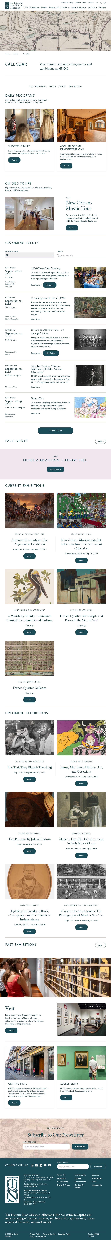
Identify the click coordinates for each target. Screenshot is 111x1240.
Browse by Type (11, 251)
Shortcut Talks (19, 146)
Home (7, 54)
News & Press (63, 1185)
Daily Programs (38, 86)
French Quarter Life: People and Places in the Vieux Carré (81, 617)
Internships (97, 1178)
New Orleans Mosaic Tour (79, 205)
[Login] (101, 3)
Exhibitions (34, 7)
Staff (94, 1181)
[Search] (97, 3)
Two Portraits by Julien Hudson (29, 839)
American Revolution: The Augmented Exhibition (29, 542)
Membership (80, 1175)
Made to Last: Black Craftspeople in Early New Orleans (81, 841)
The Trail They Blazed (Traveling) (29, 767)
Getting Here (17, 1083)
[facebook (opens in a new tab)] (36, 1165)
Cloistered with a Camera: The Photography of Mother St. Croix (81, 913)
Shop (84, 3)
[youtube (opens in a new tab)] (49, 1165)
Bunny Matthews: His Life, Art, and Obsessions (81, 769)
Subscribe (80, 1146)
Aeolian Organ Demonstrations (72, 148)
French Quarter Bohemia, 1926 (48, 298)
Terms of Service (49, 1234)
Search (60, 251)
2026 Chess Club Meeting (45, 268)
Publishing (92, 7)
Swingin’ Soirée (39, 333)
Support (102, 7)
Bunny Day (37, 398)
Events (44, 7)
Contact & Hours (78, 1186)
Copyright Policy (64, 1234)
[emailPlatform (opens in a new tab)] (45, 1165)
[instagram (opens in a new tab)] (32, 1165)
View (100, 441)
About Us (61, 1175)
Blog (71, 3)
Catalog (78, 3)
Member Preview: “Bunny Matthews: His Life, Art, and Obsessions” (46, 369)
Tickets (90, 3)
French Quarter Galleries (29, 687)
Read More (35, 285)
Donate (77, 1178)
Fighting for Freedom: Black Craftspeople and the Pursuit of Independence (29, 915)
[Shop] (104, 3)
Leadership (97, 1185)
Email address (29, 1142)
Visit (26, 7)
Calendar (64, 3)
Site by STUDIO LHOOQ (94, 1235)
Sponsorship (80, 1181)
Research (61, 1178)
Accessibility (69, 1083)
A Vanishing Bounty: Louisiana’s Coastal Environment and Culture (29, 617)
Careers (95, 1175)
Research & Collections (59, 7)
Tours (52, 86)
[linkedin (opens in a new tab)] (41, 1165)
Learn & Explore (78, 7)
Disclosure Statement (38, 1237)
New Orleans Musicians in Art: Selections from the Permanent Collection (81, 544)
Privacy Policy (35, 1234)
